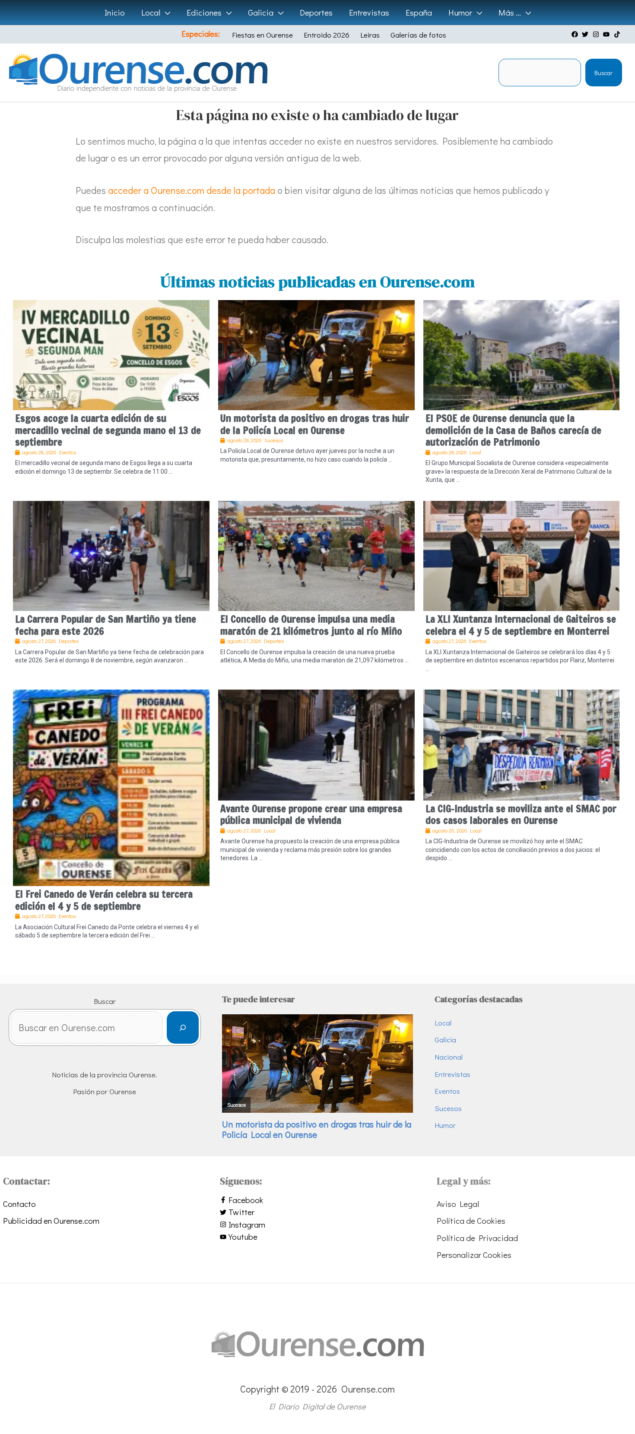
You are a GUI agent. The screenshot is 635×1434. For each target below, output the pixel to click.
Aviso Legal (458, 1203)
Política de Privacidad (477, 1237)
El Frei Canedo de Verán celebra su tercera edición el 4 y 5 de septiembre (104, 900)
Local (443, 1023)
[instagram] (597, 34)
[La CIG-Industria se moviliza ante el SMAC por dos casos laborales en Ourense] (521, 744)
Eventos (447, 1091)
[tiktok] (618, 34)
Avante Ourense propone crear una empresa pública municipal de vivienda (311, 814)
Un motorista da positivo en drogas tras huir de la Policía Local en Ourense (314, 424)
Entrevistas (452, 1074)
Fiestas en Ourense (262, 35)
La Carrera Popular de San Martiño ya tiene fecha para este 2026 (105, 625)
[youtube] (607, 34)
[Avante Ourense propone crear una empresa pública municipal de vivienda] (316, 744)
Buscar (603, 73)
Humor (445, 1125)
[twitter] (586, 34)
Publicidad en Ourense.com (51, 1220)
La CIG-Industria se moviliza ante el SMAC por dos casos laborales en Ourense (520, 814)
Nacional (449, 1057)
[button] (165, 12)
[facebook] (576, 34)
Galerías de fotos (418, 35)
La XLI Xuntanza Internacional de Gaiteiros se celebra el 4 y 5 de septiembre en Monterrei (520, 625)
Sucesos (448, 1108)
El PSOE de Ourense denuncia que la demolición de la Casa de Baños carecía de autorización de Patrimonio (513, 430)
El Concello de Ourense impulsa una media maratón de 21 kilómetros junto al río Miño (311, 625)
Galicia (445, 1040)
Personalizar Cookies (474, 1254)
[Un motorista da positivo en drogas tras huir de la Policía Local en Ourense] (316, 353)
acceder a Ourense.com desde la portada (191, 190)
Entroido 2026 (326, 35)
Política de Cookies (471, 1220)
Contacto (19, 1203)
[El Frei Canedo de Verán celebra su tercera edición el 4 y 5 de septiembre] (111, 786)
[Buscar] (182, 1027)
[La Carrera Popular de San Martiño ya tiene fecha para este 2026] (111, 554)
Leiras (370, 35)
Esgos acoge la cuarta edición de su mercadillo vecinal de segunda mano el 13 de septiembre (108, 430)
